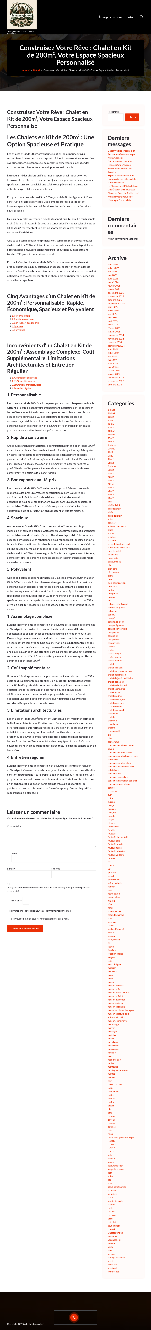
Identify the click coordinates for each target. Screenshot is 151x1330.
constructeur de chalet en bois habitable (123, 757)
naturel (111, 1077)
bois (110, 579)
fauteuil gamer (115, 847)
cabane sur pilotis (116, 607)
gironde (112, 872)
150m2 (111, 434)
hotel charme (114, 911)
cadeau (111, 614)
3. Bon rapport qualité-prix (25, 322)
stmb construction (117, 1186)
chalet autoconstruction (120, 671)
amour (111, 533)
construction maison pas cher (122, 780)
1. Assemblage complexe (24, 377)
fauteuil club (114, 840)
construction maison (118, 777)
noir (110, 1080)
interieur (112, 921)
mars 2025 (113, 324)
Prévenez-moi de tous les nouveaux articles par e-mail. (41, 918)
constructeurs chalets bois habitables (121, 768)
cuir (110, 794)
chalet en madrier (116, 688)
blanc (110, 575)
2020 (110, 455)
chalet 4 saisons (116, 667)
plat (110, 1112)
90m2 (111, 498)
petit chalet (113, 1091)
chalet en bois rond (117, 685)
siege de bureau (116, 1169)
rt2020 (111, 1151)
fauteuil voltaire (116, 854)
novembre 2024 (116, 338)
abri (110, 501)
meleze (111, 1038)
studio (111, 1197)
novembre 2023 (116, 381)
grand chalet (114, 879)
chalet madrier (115, 695)
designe (112, 808)
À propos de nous (110, 17)
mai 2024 (112, 359)
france (111, 865)
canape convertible (117, 628)
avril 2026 (113, 278)
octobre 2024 (115, 342)
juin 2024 (112, 356)
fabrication (113, 826)
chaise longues (115, 657)
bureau (111, 596)
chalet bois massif (117, 674)
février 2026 (114, 285)
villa (110, 1250)
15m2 (111, 438)
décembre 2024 (116, 335)
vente (110, 1246)
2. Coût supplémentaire (23, 381)
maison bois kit (115, 996)
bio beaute (113, 572)
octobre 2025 (115, 299)
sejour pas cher (115, 1165)
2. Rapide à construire (22, 319)
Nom (15, 853)
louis (110, 960)
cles (110, 738)
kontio (111, 932)
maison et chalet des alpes (121, 1010)
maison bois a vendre (118, 992)
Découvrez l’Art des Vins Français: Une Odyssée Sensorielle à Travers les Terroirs (120, 166)
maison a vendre (116, 985)
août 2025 (113, 306)
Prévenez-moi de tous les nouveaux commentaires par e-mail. (40, 910)
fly (109, 861)
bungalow (113, 593)
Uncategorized (115, 1232)
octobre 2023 (115, 384)
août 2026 (113, 264)
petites (111, 1098)
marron (111, 1027)
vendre (111, 1243)
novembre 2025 (116, 296)
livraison (112, 950)
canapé (111, 618)
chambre (112, 720)
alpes (110, 529)
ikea (110, 918)
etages (111, 823)
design (111, 805)
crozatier (112, 791)
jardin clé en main (116, 928)
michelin (112, 1052)
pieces (111, 1105)
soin (110, 1172)
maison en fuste (115, 1003)
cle (109, 734)
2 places (112, 445)
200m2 (36, 70)
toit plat (112, 1222)
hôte (110, 904)
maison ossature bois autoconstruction (118, 1015)
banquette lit (114, 561)
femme (111, 858)
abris (110, 512)
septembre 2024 (116, 345)
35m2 (111, 473)
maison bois (114, 989)
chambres (113, 724)
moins (111, 1063)
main (110, 974)
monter (111, 1073)
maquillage (113, 1024)
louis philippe (114, 964)
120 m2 (111, 420)
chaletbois (113, 713)
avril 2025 (113, 321)
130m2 (111, 430)
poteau (111, 1116)
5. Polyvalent (18, 329)
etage (111, 819)
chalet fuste (114, 692)
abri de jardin (114, 508)
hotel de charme (116, 914)
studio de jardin (115, 1200)
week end (112, 1264)
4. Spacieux (17, 326)
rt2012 (111, 1147)
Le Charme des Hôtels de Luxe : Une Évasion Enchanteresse (123, 188)
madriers (112, 971)
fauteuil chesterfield (118, 837)
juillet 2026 (113, 268)
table (110, 1208)
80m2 (111, 494)
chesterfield (114, 731)
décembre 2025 (116, 292)
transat (111, 1229)
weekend (112, 1268)
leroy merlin (114, 939)
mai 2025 (112, 317)
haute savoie (114, 893)
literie (111, 946)
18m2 (111, 441)
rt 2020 (111, 1144)
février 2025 (114, 328)
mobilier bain (114, 1059)
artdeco (112, 540)
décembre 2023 (116, 377)
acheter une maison (117, 526)
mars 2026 (113, 282)
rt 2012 (111, 1140)
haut (110, 890)
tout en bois (114, 1225)
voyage (111, 1253)
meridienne (113, 1042)
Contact (130, 17)
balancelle (113, 554)
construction (114, 773)
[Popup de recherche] (141, 17)
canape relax (114, 639)
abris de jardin (115, 515)
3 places (112, 466)
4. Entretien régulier (22, 388)
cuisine (111, 801)
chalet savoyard (116, 709)
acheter (111, 522)
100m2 (111, 413)
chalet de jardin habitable (120, 678)
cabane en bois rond (118, 604)
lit (109, 943)
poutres (112, 1126)
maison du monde (116, 999)
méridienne (113, 1045)
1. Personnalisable (21, 315)
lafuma (111, 936)
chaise (111, 649)
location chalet (115, 953)
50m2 (111, 480)
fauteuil (111, 833)
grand (111, 876)
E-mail (11, 868)
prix (110, 1130)
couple (111, 787)
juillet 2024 (113, 352)
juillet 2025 (113, 310)
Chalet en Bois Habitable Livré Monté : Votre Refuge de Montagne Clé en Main (123, 196)
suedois (111, 1204)
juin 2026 (112, 271)
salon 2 (111, 1158)
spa (109, 1179)
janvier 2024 (114, 373)
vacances (112, 1236)
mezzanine (113, 1049)
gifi (109, 868)
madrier (112, 967)
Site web (55, 868)
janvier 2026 (114, 289)
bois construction (116, 582)
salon (110, 1155)
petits (111, 1102)
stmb (110, 1183)
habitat (111, 886)
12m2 (111, 427)
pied (110, 1109)
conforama (113, 741)
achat (110, 519)
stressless (113, 1190)
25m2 (111, 462)
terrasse (112, 1215)
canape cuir (113, 632)
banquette (113, 558)
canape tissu (114, 642)
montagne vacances (118, 1070)
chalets (111, 717)
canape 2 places (116, 621)
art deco (112, 536)
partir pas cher (115, 1084)
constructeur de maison (119, 762)
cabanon (112, 611)
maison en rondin (116, 1006)
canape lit (113, 635)
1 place (111, 409)
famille (111, 830)
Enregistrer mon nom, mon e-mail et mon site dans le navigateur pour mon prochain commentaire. (49, 889)
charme (111, 727)
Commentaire (14, 826)
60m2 (111, 487)
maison (111, 981)
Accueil (26, 70)
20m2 (111, 459)
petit (110, 1087)
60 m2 (111, 483)
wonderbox (113, 1271)
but (109, 600)
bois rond (112, 586)
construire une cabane (119, 784)
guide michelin (115, 883)
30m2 (111, 469)
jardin (111, 925)
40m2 (111, 476)
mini (110, 1056)
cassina (111, 646)
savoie (111, 1162)
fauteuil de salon (116, 844)
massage (112, 1031)
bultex (111, 589)
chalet (111, 664)
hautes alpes (114, 897)
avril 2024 (113, 363)
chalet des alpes (116, 681)
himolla (111, 900)
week (110, 1261)
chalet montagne (116, 699)
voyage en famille (116, 1257)
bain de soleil (114, 551)
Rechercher (113, 111)
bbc (110, 565)
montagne (113, 1066)
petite (111, 1094)
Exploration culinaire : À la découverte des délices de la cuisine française (122, 179)
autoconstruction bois (119, 547)
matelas (112, 1034)
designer (112, 812)
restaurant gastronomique (121, 1137)
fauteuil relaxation (117, 851)
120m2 (111, 423)
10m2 (111, 416)
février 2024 (114, 370)
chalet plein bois (116, 702)
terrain (111, 1211)
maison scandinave (117, 1020)
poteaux (112, 1119)
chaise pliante (115, 660)
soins (110, 1176)
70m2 (111, 490)
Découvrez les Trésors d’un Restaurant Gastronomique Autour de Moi (121, 154)
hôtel (110, 907)
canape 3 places (116, 625)
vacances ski (114, 1239)
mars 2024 (113, 366)
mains (111, 978)
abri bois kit (114, 505)
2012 (110, 452)
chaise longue (114, 653)
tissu (110, 1218)
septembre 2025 (116, 303)
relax (110, 1133)
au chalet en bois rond (119, 543)
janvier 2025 (114, 331)
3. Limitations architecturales (26, 384)
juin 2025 (112, 313)
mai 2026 (112, 275)
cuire (110, 798)
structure (112, 1193)
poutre (111, 1123)
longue (111, 957)
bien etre (112, 568)
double (111, 815)
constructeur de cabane (120, 752)
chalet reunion (115, 706)
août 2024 (113, 349)
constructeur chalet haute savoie (120, 747)
